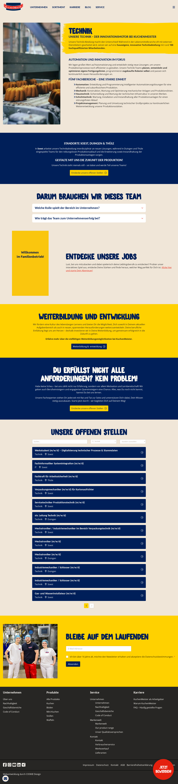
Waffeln (50, 720)
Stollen (50, 715)
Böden (50, 707)
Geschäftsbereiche (12, 707)
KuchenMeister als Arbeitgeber (149, 699)
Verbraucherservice (105, 744)
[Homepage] (13, 10)
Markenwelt (96, 720)
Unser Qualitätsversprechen (109, 732)
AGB (123, 765)
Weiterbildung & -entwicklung (87, 346)
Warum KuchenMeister (145, 703)
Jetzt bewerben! (163, 769)
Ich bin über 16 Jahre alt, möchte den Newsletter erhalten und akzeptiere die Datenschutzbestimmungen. (122, 656)
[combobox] (104, 441)
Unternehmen (97, 699)
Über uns (7, 699)
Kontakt (94, 736)
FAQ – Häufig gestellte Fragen (148, 707)
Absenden (73, 664)
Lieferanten (100, 752)
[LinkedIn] (19, 765)
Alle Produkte (53, 699)
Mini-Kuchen (53, 711)
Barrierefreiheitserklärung (139, 765)
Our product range (104, 727)
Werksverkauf (102, 748)
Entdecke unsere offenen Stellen (87, 172)
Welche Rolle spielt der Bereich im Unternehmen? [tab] (67, 208)
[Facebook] (5, 765)
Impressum (88, 765)
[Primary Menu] (173, 7)
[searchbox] (100, 441)
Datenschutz (102, 765)
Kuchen (50, 703)
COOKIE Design (33, 774)
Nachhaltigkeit (10, 703)
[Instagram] (9, 765)
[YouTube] (14, 765)
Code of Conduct (11, 711)
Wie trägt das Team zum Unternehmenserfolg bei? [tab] (67, 218)
